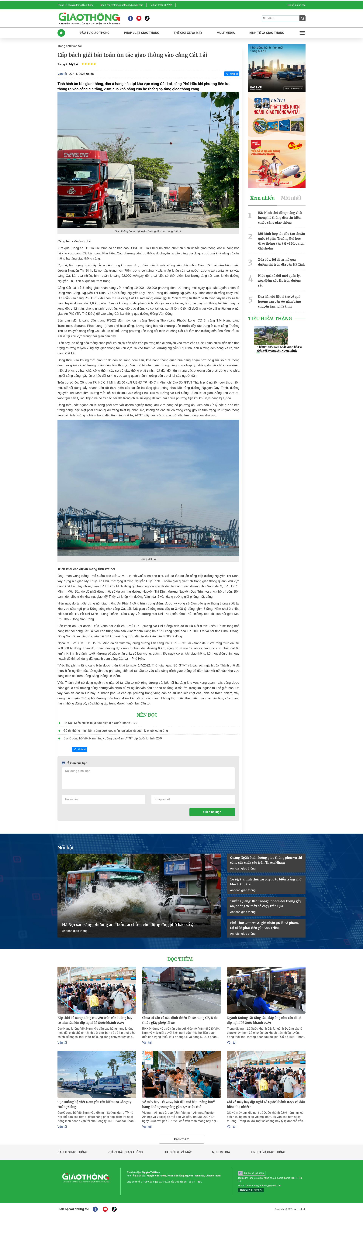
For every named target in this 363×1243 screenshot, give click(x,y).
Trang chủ (64, 46)
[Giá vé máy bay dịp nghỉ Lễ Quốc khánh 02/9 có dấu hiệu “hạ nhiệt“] (266, 1074)
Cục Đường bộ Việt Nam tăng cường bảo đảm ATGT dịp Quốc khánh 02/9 (113, 738)
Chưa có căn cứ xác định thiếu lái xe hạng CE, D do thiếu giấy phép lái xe (180, 1020)
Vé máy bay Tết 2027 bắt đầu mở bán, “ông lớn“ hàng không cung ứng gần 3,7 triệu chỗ (178, 1104)
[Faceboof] (95, 1209)
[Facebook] (130, 18)
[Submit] (302, 18)
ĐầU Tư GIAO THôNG (94, 33)
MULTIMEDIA (226, 33)
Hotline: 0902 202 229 (161, 5)
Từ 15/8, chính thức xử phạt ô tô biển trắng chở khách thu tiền (265, 881)
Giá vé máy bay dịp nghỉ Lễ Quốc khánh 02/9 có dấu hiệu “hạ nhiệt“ (266, 1104)
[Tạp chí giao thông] (89, 18)
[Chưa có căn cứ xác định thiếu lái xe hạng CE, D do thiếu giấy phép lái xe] (181, 990)
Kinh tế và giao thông (268, 1152)
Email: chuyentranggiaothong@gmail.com (121, 5)
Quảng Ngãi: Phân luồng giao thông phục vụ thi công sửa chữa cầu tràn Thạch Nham (266, 860)
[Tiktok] (147, 18)
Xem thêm (181, 1139)
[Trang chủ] (61, 33)
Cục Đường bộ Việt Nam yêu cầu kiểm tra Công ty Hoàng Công (94, 1104)
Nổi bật (65, 848)
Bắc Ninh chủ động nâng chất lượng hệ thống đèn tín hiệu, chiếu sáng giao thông (280, 217)
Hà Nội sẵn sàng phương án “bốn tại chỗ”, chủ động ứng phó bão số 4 (128, 924)
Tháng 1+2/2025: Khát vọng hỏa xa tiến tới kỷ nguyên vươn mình (279, 348)
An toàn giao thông (75, 931)
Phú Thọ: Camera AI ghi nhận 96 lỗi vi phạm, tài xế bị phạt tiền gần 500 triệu (264, 925)
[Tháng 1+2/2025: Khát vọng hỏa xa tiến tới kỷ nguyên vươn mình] (271, 335)
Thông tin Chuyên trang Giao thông (75, 5)
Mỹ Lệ (73, 64)
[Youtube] (138, 18)
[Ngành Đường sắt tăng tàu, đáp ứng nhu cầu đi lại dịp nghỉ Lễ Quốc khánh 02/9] (266, 990)
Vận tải (77, 46)
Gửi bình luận (212, 812)
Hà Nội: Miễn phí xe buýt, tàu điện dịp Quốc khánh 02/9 (100, 723)
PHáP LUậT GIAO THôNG (141, 33)
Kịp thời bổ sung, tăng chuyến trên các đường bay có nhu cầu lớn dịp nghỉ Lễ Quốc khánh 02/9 (94, 1020)
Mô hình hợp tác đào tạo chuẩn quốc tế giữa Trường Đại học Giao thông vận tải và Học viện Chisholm (281, 241)
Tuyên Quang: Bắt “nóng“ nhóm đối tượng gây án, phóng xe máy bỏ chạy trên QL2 (265, 903)
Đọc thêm (180, 959)
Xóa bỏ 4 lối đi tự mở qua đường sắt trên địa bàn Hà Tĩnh (281, 262)
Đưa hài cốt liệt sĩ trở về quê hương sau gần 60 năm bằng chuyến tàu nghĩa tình (279, 301)
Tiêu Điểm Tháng (270, 319)
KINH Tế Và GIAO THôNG (266, 33)
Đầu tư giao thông (72, 1152)
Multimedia (221, 1152)
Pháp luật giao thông (125, 1152)
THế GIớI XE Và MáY (188, 33)
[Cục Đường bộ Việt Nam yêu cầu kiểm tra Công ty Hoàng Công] (96, 1074)
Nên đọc (147, 715)
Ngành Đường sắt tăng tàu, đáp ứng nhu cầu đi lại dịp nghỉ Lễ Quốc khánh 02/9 (264, 1020)
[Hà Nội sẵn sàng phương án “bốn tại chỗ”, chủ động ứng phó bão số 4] (139, 896)
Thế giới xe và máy (177, 1152)
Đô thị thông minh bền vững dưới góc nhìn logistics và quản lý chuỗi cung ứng (116, 730)
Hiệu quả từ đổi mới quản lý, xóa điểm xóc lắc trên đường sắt (279, 280)
